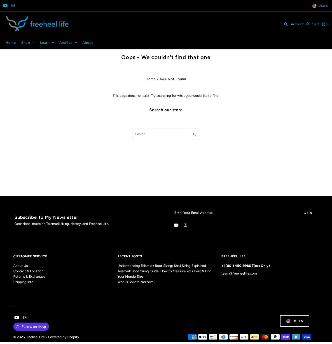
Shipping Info (23, 282)
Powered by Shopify (63, 337)
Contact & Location (28, 271)
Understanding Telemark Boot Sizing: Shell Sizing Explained (161, 266)
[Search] (286, 24)
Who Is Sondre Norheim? (136, 282)
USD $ (323, 5)
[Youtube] (5, 5)
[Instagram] (12, 5)
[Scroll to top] (322, 332)
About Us (20, 266)
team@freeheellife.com (239, 273)
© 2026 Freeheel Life (29, 337)
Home (151, 79)
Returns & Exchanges (29, 277)
